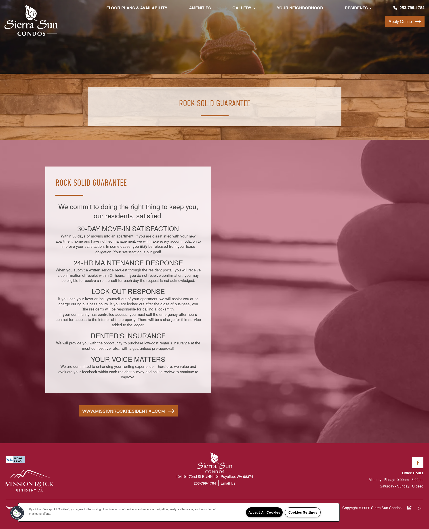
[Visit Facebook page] (417, 462)
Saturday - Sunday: (395, 486)
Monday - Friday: (382, 479)
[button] (405, 21)
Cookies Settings (303, 512)
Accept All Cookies (264, 512)
